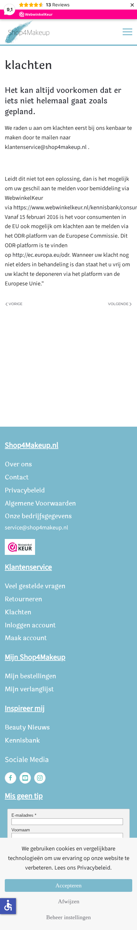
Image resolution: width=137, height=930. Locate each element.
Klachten (18, 612)
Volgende (118, 304)
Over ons (18, 464)
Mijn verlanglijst (29, 689)
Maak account (26, 638)
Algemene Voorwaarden (40, 503)
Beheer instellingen (68, 917)
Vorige (15, 304)
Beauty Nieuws (27, 727)
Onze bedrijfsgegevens (38, 516)
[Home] (27, 32)
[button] (127, 32)
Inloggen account (30, 625)
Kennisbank (22, 740)
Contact (17, 477)
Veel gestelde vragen (35, 586)
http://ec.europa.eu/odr (40, 255)
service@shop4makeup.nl (55, 147)
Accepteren (68, 885)
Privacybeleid (25, 490)
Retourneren (23, 599)
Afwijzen (68, 901)
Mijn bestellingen (30, 676)
